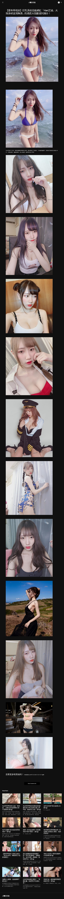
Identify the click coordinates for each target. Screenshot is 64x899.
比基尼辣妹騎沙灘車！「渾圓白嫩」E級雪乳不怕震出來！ (31, 881)
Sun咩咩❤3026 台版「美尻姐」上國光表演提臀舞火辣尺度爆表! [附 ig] (11, 807)
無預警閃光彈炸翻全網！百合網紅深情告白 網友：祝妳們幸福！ (52, 831)
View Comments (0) (32, 783)
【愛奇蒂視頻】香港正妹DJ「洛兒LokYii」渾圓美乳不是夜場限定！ (11, 855)
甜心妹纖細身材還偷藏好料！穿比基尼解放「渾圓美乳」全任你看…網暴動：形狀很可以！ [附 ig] (31, 856)
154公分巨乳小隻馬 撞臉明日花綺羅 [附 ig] (52, 854)
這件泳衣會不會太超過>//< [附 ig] (52, 807)
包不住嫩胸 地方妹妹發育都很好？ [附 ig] (11, 830)
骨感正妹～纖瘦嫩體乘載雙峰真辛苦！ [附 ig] (52, 880)
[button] (2, 2)
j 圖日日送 (32, 2)
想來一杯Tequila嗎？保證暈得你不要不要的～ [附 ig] (31, 830)
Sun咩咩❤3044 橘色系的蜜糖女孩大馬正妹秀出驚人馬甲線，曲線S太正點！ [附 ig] (32, 807)
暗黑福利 (18, 774)
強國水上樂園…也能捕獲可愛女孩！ (10, 880)
